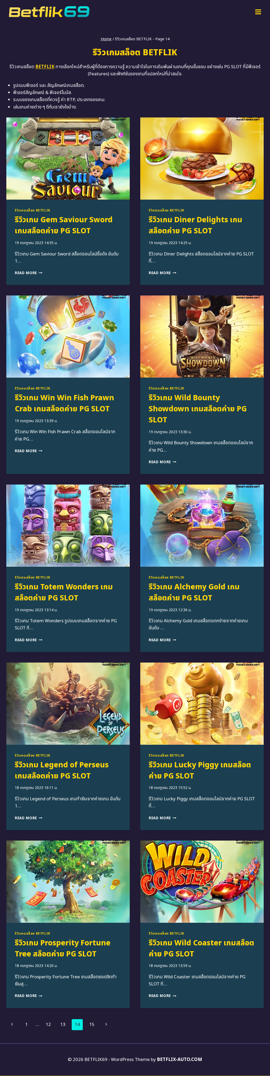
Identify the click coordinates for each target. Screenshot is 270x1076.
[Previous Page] (12, 1024)
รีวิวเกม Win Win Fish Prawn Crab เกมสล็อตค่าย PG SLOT (64, 403)
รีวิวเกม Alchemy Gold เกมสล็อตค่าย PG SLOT (194, 592)
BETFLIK (45, 66)
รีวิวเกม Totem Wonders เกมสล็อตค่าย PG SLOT (64, 592)
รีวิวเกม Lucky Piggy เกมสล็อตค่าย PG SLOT (200, 770)
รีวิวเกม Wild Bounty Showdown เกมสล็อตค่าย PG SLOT (198, 409)
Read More (28, 273)
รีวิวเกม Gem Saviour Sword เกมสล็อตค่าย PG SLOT (64, 225)
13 (62, 1024)
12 (48, 1024)
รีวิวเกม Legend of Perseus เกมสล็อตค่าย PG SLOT (62, 770)
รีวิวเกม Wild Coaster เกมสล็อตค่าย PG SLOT (201, 948)
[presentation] (68, 158)
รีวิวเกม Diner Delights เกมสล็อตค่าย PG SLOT (195, 225)
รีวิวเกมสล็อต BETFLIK (32, 210)
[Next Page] (106, 1024)
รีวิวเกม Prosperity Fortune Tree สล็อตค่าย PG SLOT (62, 948)
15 (91, 1024)
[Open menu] (258, 12)
